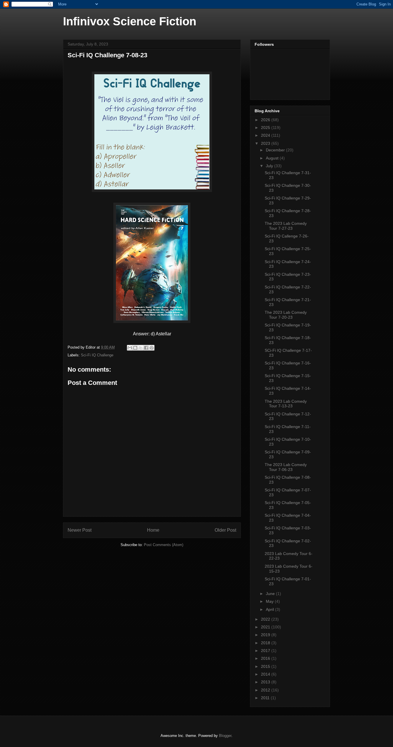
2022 (266, 619)
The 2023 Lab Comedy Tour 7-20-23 (286, 315)
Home (153, 530)
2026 (266, 119)
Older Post (225, 530)
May (270, 601)
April (270, 609)
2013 (266, 682)
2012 (266, 690)
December (276, 150)
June (271, 593)
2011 (266, 697)
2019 (266, 634)
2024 (266, 135)
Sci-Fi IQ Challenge (97, 355)
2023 (266, 143)
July (270, 166)
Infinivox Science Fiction (129, 21)
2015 (266, 666)
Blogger (225, 735)
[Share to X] (141, 348)
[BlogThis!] (135, 348)
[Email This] (130, 348)
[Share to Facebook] (146, 348)
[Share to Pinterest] (151, 348)
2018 (266, 642)
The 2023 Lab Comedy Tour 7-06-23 (286, 467)
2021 (266, 627)
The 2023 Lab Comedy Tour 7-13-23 (286, 403)
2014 (266, 674)
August (273, 158)
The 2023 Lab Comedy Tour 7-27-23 (286, 226)
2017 (266, 650)
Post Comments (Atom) (163, 545)
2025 (266, 127)
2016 (266, 658)
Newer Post (79, 530)
